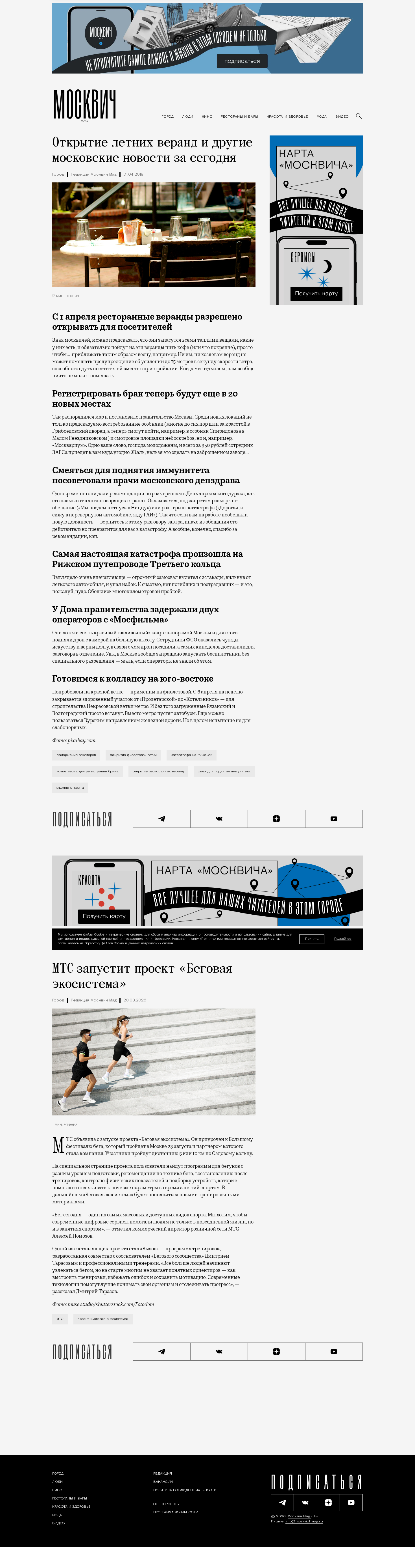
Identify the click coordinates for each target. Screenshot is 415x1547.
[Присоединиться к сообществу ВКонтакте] (219, 819)
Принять (311, 938)
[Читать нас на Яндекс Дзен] (276, 819)
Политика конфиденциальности (185, 1490)
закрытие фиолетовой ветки (133, 755)
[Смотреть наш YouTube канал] (334, 819)
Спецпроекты (166, 1504)
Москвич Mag (299, 1516)
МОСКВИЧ (84, 104)
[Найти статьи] (359, 116)
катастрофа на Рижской (191, 755)
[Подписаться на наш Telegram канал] (162, 819)
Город (58, 175)
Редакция (162, 1473)
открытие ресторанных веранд (158, 771)
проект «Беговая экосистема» (103, 1319)
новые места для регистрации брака (87, 771)
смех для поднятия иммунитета (224, 771)
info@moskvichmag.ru (304, 1521)
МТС (60, 1319)
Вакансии (163, 1482)
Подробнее (342, 939)
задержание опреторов (76, 755)
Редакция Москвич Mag (94, 175)
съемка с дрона (70, 788)
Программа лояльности (175, 1512)
